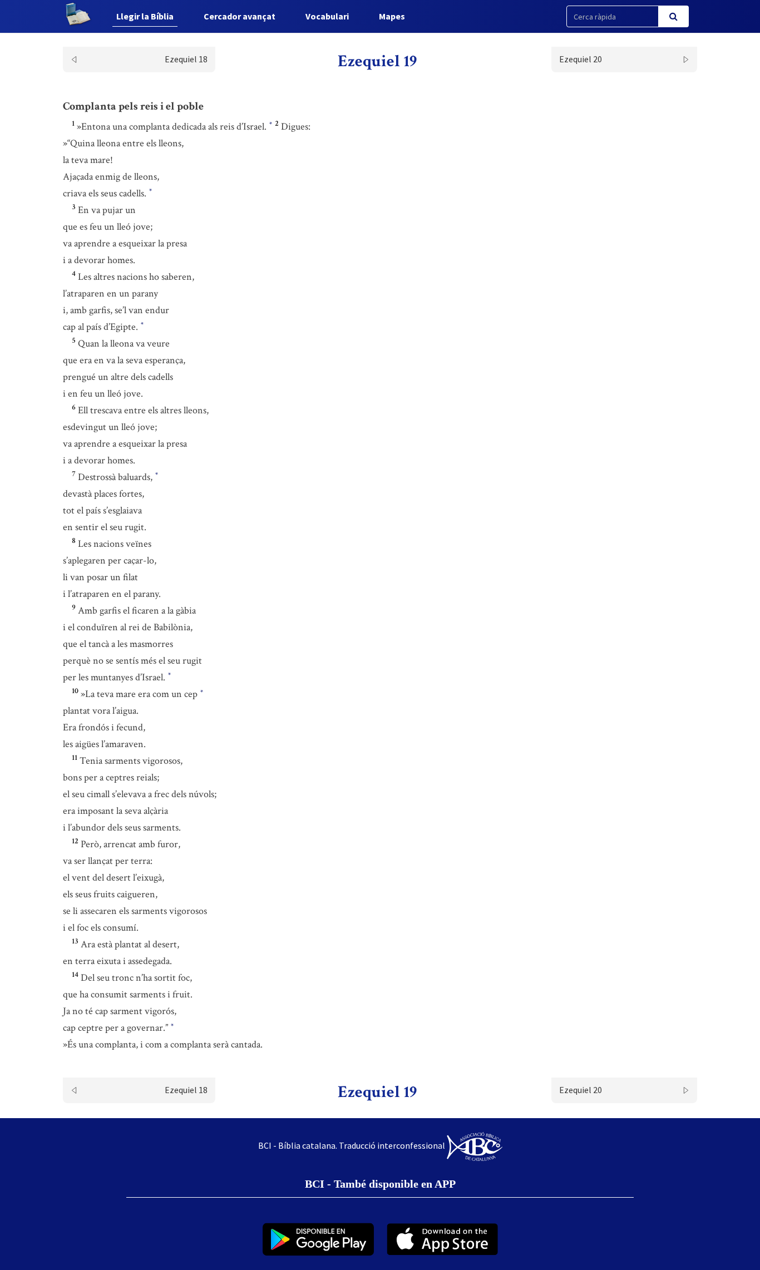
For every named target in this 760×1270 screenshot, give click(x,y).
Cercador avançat (239, 16)
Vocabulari (327, 16)
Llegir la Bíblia (145, 16)
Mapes (392, 16)
